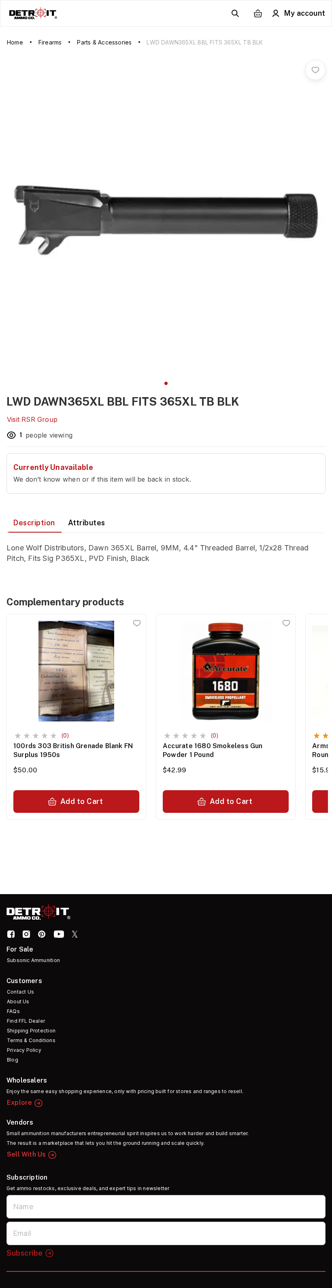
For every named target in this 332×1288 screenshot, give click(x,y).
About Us (18, 1001)
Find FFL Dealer (26, 1021)
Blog (12, 1060)
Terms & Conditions (31, 1040)
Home (15, 42)
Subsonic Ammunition (33, 960)
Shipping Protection (31, 1031)
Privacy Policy (24, 1050)
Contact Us (20, 992)
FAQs (13, 1011)
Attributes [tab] (86, 522)
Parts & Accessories (104, 42)
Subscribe (24, 1253)
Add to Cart (81, 801)
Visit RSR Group (32, 419)
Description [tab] (34, 522)
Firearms (50, 42)
